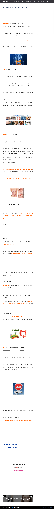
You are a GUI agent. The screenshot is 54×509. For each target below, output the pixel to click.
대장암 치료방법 (28, 494)
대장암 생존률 (10, 494)
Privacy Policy (44, 507)
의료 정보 (47, 1)
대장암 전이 (18, 494)
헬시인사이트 (6, 1)
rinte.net (12, 507)
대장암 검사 (6, 494)
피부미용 (27, 1)
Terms (48, 507)
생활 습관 (38, 1)
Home (14, 1)
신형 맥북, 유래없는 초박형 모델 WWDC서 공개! (11, 499)
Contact (51, 507)
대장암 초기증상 (22, 494)
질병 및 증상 (17, 1)
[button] (50, 1)
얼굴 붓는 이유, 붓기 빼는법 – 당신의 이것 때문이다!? (26, 499)
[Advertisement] (18, 15)
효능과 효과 (22, 1)
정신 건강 (42, 1)
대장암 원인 (14, 494)
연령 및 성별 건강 (32, 1)
